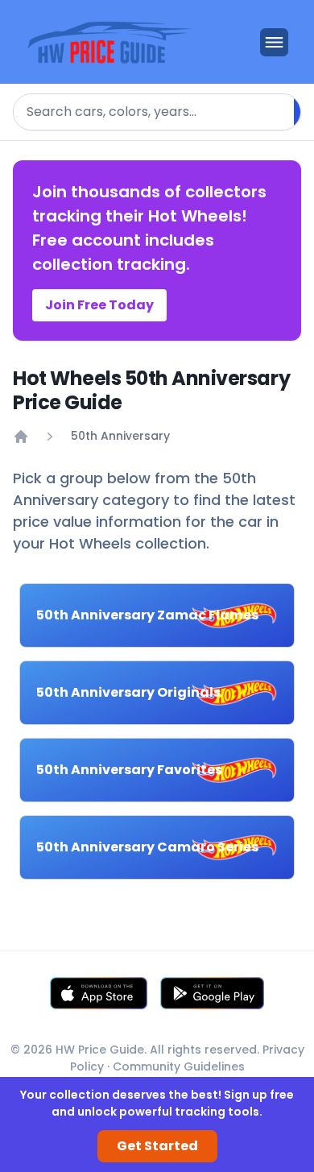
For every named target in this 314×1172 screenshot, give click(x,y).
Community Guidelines (179, 1066)
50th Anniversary (120, 436)
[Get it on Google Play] (212, 993)
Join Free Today (99, 305)
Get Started (157, 1146)
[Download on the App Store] (98, 993)
